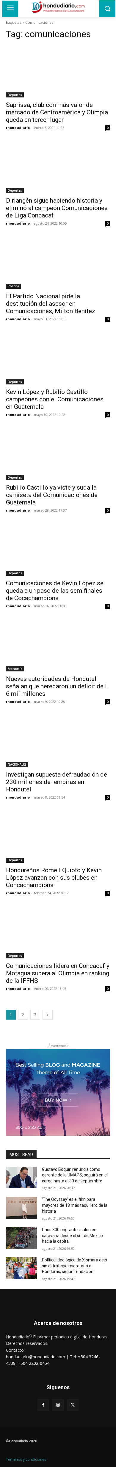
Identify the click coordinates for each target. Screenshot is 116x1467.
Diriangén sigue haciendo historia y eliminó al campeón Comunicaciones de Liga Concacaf (57, 208)
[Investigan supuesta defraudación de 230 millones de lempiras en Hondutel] (58, 741)
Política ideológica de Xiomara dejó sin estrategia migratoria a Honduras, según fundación (74, 1266)
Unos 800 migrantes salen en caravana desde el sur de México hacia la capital (72, 1235)
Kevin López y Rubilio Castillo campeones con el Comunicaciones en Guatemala (55, 399)
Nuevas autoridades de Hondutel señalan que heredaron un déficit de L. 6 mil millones (58, 686)
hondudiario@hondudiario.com (35, 1356)
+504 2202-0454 (33, 1363)
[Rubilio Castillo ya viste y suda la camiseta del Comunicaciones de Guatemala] (58, 454)
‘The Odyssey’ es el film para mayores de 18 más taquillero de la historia (74, 1205)
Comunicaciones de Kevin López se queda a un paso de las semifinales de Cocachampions (55, 591)
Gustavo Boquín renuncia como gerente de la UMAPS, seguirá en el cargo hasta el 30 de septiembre (75, 1175)
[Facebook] (43, 1405)
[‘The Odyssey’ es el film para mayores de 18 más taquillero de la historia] (21, 1208)
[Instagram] (58, 1405)
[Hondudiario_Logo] (58, 7)
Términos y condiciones (26, 1459)
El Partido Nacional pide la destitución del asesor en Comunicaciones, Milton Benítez (50, 304)
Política (13, 286)
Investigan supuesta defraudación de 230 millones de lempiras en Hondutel (56, 782)
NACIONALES (17, 764)
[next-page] (48, 1015)
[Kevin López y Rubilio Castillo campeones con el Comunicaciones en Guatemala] (58, 358)
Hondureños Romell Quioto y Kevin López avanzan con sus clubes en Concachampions (54, 878)
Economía (15, 669)
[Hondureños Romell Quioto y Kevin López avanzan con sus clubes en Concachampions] (58, 837)
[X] (73, 1405)
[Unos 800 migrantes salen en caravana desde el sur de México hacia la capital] (21, 1238)
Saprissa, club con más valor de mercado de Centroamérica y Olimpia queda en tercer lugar (57, 112)
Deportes (15, 95)
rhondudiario (18, 127)
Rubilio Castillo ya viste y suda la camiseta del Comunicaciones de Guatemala (52, 495)
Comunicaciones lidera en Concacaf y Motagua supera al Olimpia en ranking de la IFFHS (57, 973)
